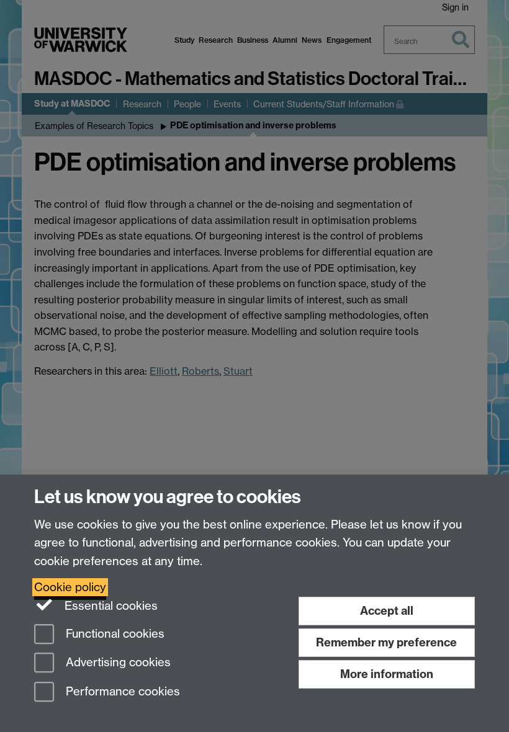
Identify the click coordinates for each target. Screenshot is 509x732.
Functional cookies (113, 634)
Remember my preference (386, 642)
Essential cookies (109, 606)
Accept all (386, 611)
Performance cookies (121, 692)
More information (386, 674)
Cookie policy (70, 587)
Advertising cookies (117, 663)
